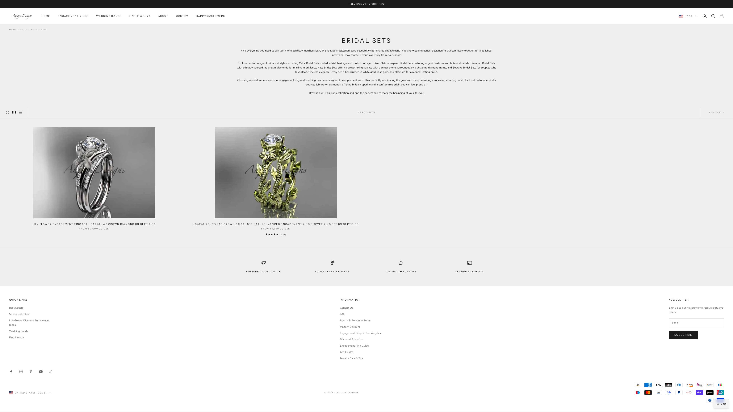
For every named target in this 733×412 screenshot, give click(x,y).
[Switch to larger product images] (7, 112)
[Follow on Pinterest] (31, 371)
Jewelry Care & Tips (351, 358)
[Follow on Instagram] (21, 371)
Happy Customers (210, 15)
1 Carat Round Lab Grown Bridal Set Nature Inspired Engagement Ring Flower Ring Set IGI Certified (276, 224)
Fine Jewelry (139, 15)
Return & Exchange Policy (355, 320)
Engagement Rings (73, 15)
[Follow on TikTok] (51, 371)
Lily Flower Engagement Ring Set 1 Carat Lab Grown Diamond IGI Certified (94, 224)
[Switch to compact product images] (20, 112)
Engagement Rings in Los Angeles (360, 333)
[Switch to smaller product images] (14, 112)
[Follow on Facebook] (11, 371)
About (163, 15)
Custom (182, 15)
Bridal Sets (39, 29)
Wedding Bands (108, 15)
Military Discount (350, 327)
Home (46, 15)
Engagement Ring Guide (354, 346)
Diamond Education (351, 339)
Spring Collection (19, 314)
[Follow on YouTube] (41, 371)
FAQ (342, 314)
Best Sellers (16, 308)
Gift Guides (346, 352)
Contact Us (346, 308)
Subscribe (683, 335)
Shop (23, 29)
